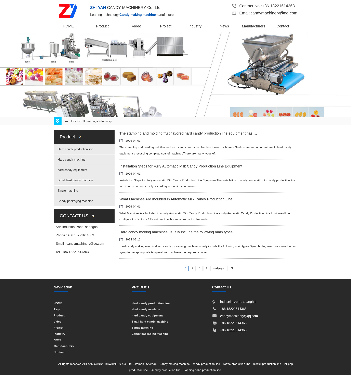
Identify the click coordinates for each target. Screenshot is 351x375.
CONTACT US (74, 215)
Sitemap (138, 363)
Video (136, 26)
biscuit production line (267, 363)
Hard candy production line (75, 149)
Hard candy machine (71, 159)
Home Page (90, 121)
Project (165, 26)
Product (102, 26)
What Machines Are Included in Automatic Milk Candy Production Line (175, 199)
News (224, 26)
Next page (218, 268)
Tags (57, 309)
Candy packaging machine (75, 201)
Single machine (68, 190)
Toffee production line (236, 363)
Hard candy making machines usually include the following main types (176, 232)
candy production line (206, 363)
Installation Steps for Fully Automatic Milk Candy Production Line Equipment (180, 166)
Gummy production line (166, 370)
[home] (72, 10)
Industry (195, 26)
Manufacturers (253, 26)
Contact (282, 26)
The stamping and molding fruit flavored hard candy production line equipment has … (188, 133)
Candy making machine (174, 363)
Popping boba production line (202, 370)
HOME (68, 26)
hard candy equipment (72, 170)
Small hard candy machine (75, 180)
